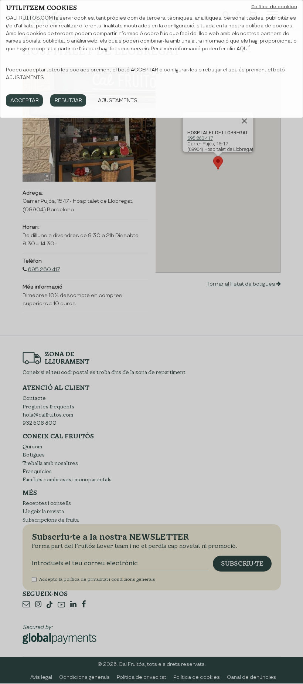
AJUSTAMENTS (117, 100)
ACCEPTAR (24, 100)
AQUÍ (243, 49)
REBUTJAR (68, 100)
